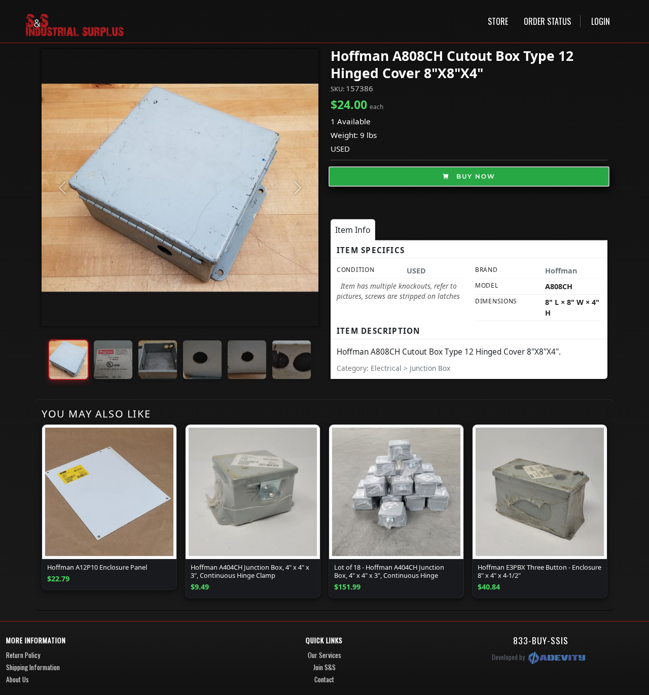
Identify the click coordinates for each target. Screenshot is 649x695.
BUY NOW (474, 176)
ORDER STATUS (547, 21)
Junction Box (430, 368)
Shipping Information (33, 667)
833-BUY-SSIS (540, 640)
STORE (498, 21)
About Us (17, 679)
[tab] (353, 229)
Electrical (387, 368)
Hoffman (561, 270)
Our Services (324, 655)
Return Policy (23, 655)
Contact (324, 679)
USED (340, 149)
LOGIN (600, 21)
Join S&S (324, 667)
